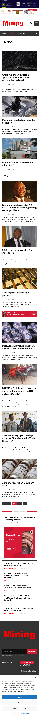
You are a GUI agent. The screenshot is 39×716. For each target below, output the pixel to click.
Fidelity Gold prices (10, 568)
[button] (36, 678)
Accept (19, 697)
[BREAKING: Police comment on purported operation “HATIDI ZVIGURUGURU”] (19, 374)
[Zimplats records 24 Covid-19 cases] (19, 469)
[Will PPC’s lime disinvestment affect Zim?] (19, 148)
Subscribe (31, 651)
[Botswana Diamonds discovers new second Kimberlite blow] (19, 332)
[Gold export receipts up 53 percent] (19, 278)
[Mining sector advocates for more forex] (19, 236)
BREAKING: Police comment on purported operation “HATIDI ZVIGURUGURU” (19, 391)
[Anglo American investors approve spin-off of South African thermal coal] (19, 61)
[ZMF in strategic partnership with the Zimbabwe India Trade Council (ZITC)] (19, 421)
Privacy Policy (12, 713)
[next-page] (25, 503)
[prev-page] (4, 503)
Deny (20, 703)
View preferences (19, 708)
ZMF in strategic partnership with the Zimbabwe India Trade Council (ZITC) (18, 438)
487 (9, 503)
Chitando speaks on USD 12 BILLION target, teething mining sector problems (19, 208)
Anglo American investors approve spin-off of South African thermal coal (16, 78)
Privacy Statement (24, 713)
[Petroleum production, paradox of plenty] (19, 106)
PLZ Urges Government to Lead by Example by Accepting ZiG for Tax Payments (16, 575)
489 (20, 503)
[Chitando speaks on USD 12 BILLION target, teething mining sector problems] (19, 191)
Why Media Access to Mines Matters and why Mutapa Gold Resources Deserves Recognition (19, 598)
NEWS (4, 84)
